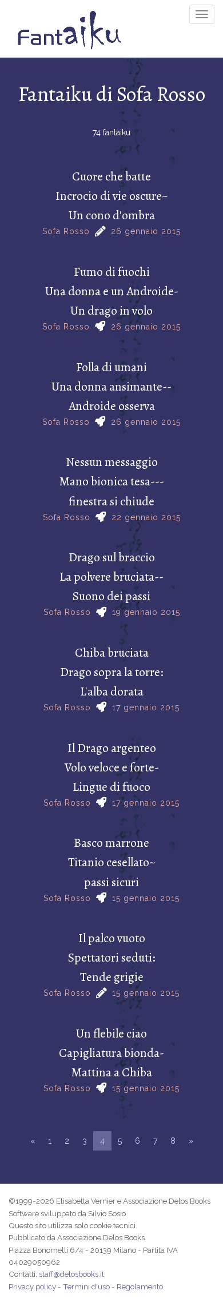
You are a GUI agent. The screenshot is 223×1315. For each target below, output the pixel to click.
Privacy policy (32, 1286)
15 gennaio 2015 (146, 898)
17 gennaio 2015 (146, 707)
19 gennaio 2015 (146, 612)
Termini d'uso (86, 1286)
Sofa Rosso (66, 231)
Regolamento (140, 1286)
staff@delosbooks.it (71, 1273)
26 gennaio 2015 (146, 231)
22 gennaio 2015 (146, 517)
